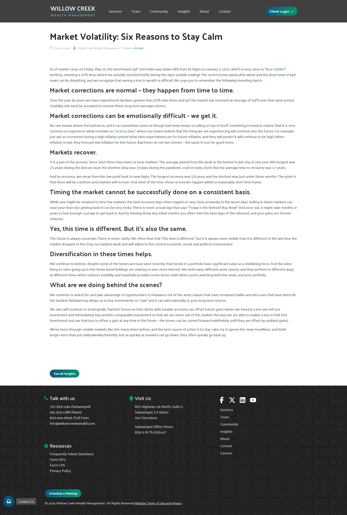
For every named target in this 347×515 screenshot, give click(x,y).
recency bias (124, 131)
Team (136, 11)
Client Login (279, 11)
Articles (138, 48)
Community (159, 11)
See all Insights (64, 373)
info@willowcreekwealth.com (72, 423)
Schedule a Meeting (63, 493)
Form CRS (57, 465)
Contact (225, 11)
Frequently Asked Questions (72, 453)
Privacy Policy (60, 470)
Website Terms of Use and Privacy (158, 503)
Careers (226, 453)
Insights (184, 11)
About (204, 11)
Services (115, 11)
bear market (275, 69)
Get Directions (146, 417)
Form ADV (58, 459)
